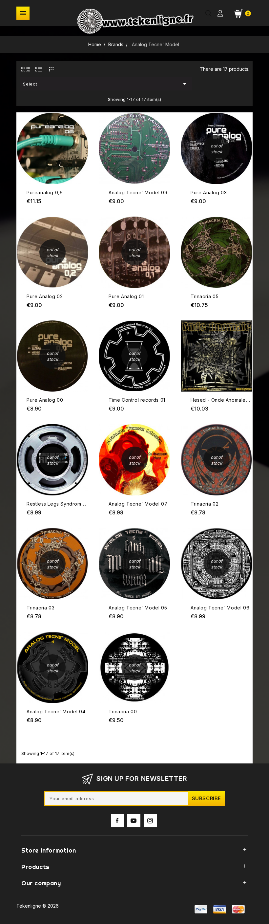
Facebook (117, 820)
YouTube (133, 820)
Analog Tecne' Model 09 (138, 192)
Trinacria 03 (40, 607)
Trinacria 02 (204, 504)
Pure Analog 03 (209, 192)
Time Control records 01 (137, 400)
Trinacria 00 (123, 711)
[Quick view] (82, 126)
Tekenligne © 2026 (37, 906)
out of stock (246, 114)
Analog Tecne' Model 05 (138, 607)
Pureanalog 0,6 (45, 192)
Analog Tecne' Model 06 (220, 607)
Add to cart (82, 113)
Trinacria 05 (204, 296)
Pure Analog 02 (45, 296)
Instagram (150, 820)
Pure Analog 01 (126, 296)
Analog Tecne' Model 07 (138, 504)
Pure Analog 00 (45, 400)
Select (106, 84)
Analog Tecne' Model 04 (56, 711)
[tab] (25, 69)
